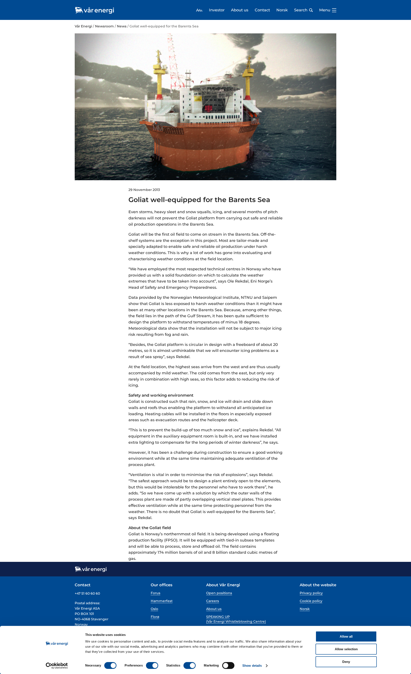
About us (239, 10)
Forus (155, 593)
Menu (324, 10)
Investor (217, 10)
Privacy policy (311, 593)
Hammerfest (162, 601)
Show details (252, 665)
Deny (346, 662)
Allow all (346, 636)
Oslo (154, 609)
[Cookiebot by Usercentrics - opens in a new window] (57, 665)
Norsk (282, 10)
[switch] (152, 665)
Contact (262, 10)
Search (300, 10)
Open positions (219, 593)
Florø (155, 617)
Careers (212, 601)
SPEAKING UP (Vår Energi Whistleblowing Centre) (236, 619)
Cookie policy (311, 601)
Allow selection (346, 649)
